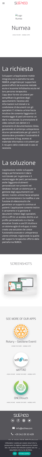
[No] (39, 448)
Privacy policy (24, 453)
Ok (15, 453)
